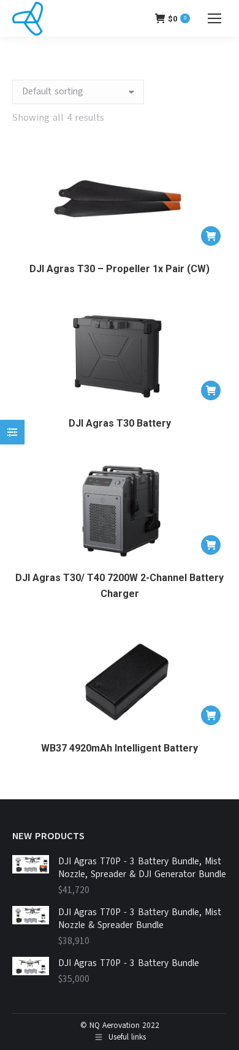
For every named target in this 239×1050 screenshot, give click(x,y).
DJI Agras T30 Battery (120, 423)
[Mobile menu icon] (214, 18)
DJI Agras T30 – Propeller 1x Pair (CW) (119, 269)
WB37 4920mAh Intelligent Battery (119, 748)
